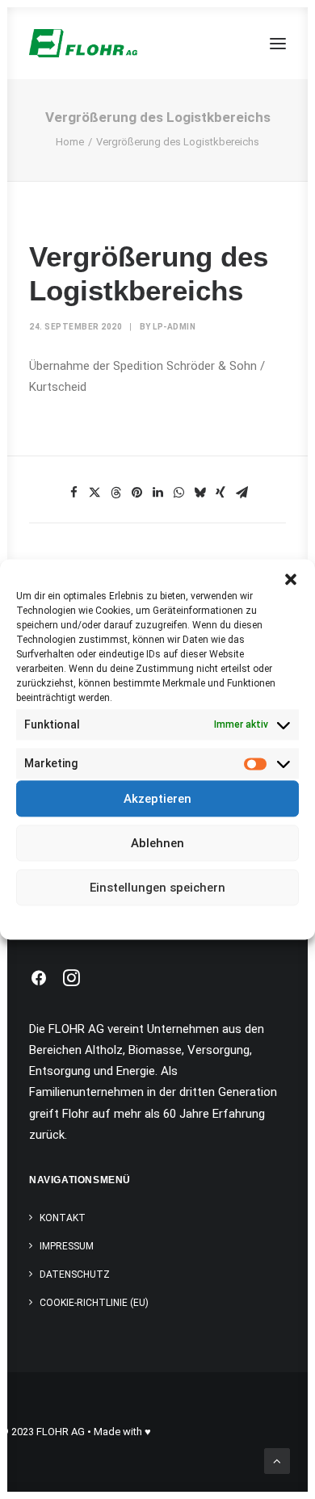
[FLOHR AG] (83, 43)
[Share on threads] (115, 492)
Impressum (230, 917)
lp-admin (174, 326)
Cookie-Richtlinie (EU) (94, 1302)
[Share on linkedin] (157, 492)
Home (70, 142)
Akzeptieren (157, 798)
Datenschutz (169, 917)
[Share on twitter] (94, 492)
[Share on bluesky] (199, 492)
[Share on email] (241, 492)
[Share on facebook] (73, 492)
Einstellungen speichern (157, 887)
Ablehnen (157, 843)
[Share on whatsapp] (178, 492)
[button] (291, 579)
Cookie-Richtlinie (96, 917)
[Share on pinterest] (136, 492)
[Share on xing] (220, 492)
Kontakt (63, 1218)
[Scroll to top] (277, 1460)
